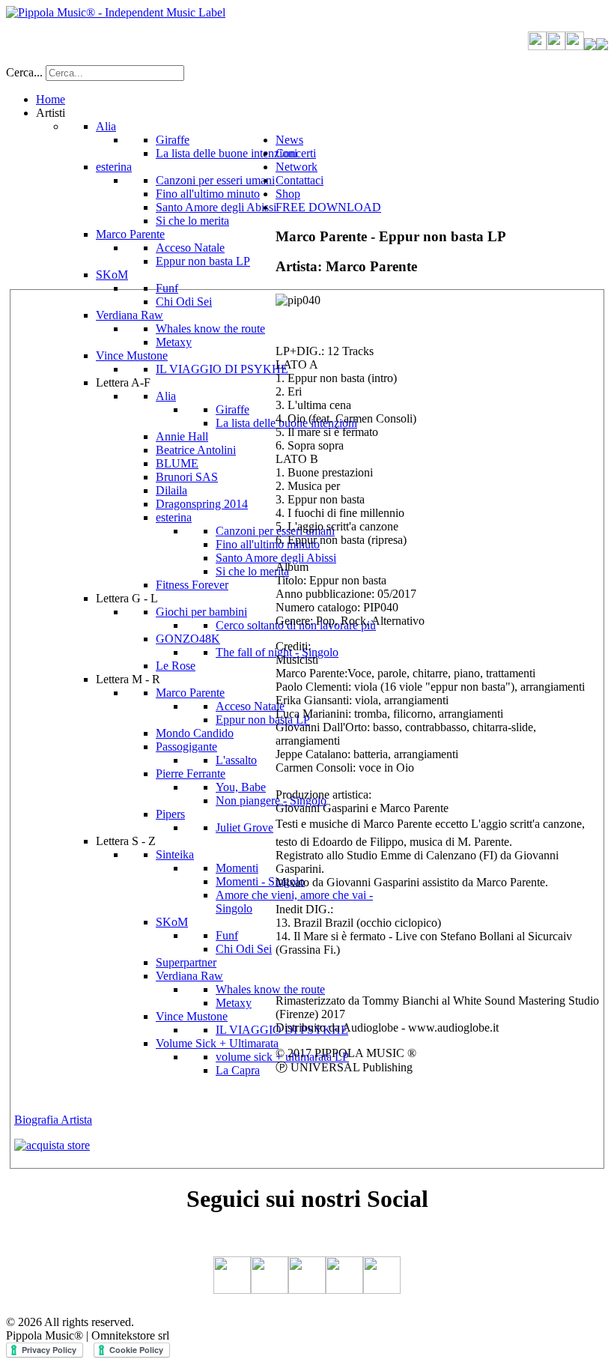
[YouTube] (574, 46)
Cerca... (24, 72)
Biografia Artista (53, 1119)
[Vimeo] (590, 46)
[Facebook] (537, 46)
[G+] (602, 46)
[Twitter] (556, 46)
